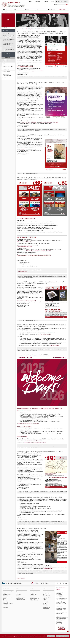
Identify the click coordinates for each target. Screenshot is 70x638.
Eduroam (44, 599)
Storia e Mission (5, 595)
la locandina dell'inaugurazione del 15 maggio (49, 122)
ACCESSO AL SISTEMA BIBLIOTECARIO (13, 583)
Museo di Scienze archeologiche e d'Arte (7, 75)
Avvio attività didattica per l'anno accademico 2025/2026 (33, 355)
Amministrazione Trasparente (8, 603)
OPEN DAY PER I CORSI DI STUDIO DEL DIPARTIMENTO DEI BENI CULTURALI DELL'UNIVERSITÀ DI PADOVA (41, 178)
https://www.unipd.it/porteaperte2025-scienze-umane (28, 423)
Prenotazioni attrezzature (47, 593)
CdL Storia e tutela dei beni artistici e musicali (8, 44)
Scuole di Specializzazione (8, 66)
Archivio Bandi (5, 607)
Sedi (3, 599)
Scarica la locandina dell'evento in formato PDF (26, 300)
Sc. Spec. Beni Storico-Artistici (53, 491)
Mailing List (45, 598)
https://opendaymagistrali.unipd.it (44, 334)
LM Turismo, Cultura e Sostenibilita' (27, 277)
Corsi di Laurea (6, 12)
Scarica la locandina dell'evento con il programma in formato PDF (30, 71)
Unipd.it (30, 1)
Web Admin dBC (59, 623)
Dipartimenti (37, 1)
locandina (23, 149)
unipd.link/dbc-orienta (22, 271)
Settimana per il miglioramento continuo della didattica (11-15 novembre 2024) (39, 497)
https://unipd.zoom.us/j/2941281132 (24, 241)
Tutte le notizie (7, 55)
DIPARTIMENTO (5, 9)
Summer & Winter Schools (20, 599)
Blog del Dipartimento (46, 595)
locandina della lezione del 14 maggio (28, 122)
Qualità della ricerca (33, 594)
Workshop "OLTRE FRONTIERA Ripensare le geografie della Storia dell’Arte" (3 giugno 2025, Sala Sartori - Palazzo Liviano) (40, 452)
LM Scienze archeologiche (8, 47)
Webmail (60, 1)
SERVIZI (38, 9)
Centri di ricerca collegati (34, 600)
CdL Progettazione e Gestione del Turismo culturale (8, 40)
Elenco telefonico (46, 591)
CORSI (15, 9)
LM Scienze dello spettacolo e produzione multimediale (8, 50)
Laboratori (44, 603)
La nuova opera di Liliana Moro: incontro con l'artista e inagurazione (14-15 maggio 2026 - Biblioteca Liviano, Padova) (40, 83)
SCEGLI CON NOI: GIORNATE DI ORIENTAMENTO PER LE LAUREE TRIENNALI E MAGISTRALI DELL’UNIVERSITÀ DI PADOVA (41, 325)
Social (44, 600)
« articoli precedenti (21, 578)
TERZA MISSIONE (51, 9)
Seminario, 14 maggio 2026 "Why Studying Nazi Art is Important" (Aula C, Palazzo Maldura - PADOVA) (40, 135)
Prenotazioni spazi (46, 608)
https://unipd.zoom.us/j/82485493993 (24, 246)
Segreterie (44, 609)
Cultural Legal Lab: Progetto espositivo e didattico (31, 528)
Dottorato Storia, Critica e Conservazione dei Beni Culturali (38, 78)
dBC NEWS (5, 27)
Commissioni (5, 600)
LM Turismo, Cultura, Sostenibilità (7, 61)
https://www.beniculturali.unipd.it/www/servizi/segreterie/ (35, 442)
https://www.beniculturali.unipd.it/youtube (25, 66)
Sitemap (44, 594)
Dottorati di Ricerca (19, 598)
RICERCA (27, 9)
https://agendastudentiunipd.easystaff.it (34, 440)
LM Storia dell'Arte (6, 53)
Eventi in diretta (45, 602)
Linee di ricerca (32, 595)
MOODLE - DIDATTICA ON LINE (41, 583)
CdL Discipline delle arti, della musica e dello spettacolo (8, 36)
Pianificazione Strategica (7, 594)
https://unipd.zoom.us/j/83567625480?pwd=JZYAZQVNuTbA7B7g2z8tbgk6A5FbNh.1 (34, 250)
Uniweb (65, 1)
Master (4, 63)
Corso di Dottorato (45, 491)
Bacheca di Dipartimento (7, 602)
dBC (2, 12)
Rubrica (52, 1)
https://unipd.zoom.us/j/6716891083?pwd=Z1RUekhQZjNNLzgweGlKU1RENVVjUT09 (34, 255)
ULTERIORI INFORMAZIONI (62, 636)
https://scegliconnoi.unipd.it (49, 332)
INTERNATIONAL (62, 9)
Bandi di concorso (6, 78)
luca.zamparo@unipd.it (48, 568)
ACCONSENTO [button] (51, 636)
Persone (4, 598)
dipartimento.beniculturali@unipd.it (62, 617)
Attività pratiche (7, 57)
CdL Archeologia (6, 33)
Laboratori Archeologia (7, 71)
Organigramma (5, 604)
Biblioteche (46, 1)
